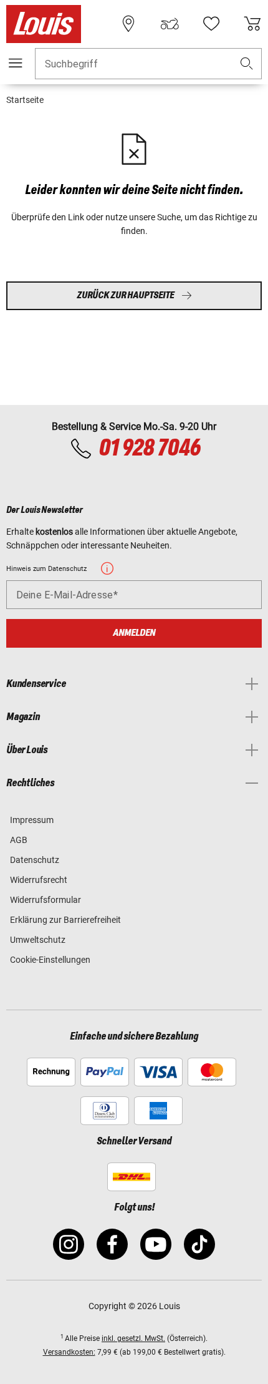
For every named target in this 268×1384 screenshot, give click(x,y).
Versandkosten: (69, 1352)
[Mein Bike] (169, 23)
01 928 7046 (149, 448)
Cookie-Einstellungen (50, 960)
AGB (18, 840)
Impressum (32, 820)
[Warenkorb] (252, 23)
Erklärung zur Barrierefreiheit (65, 920)
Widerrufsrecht (38, 880)
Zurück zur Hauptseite (125, 295)
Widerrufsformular (45, 900)
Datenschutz (34, 860)
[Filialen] (128, 23)
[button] (246, 64)
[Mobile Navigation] (15, 63)
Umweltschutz (37, 940)
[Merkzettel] (211, 23)
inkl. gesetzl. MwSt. (133, 1338)
